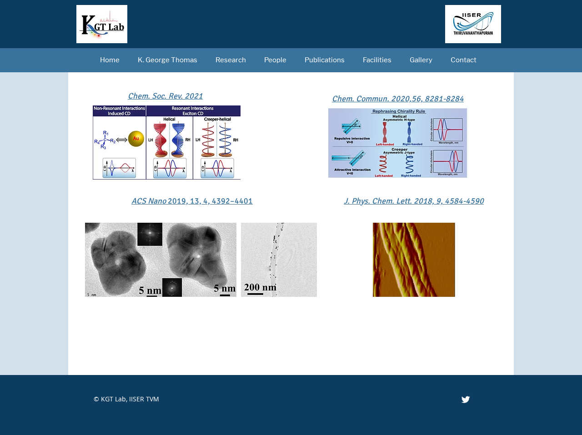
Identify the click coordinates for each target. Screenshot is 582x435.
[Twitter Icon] (466, 400)
